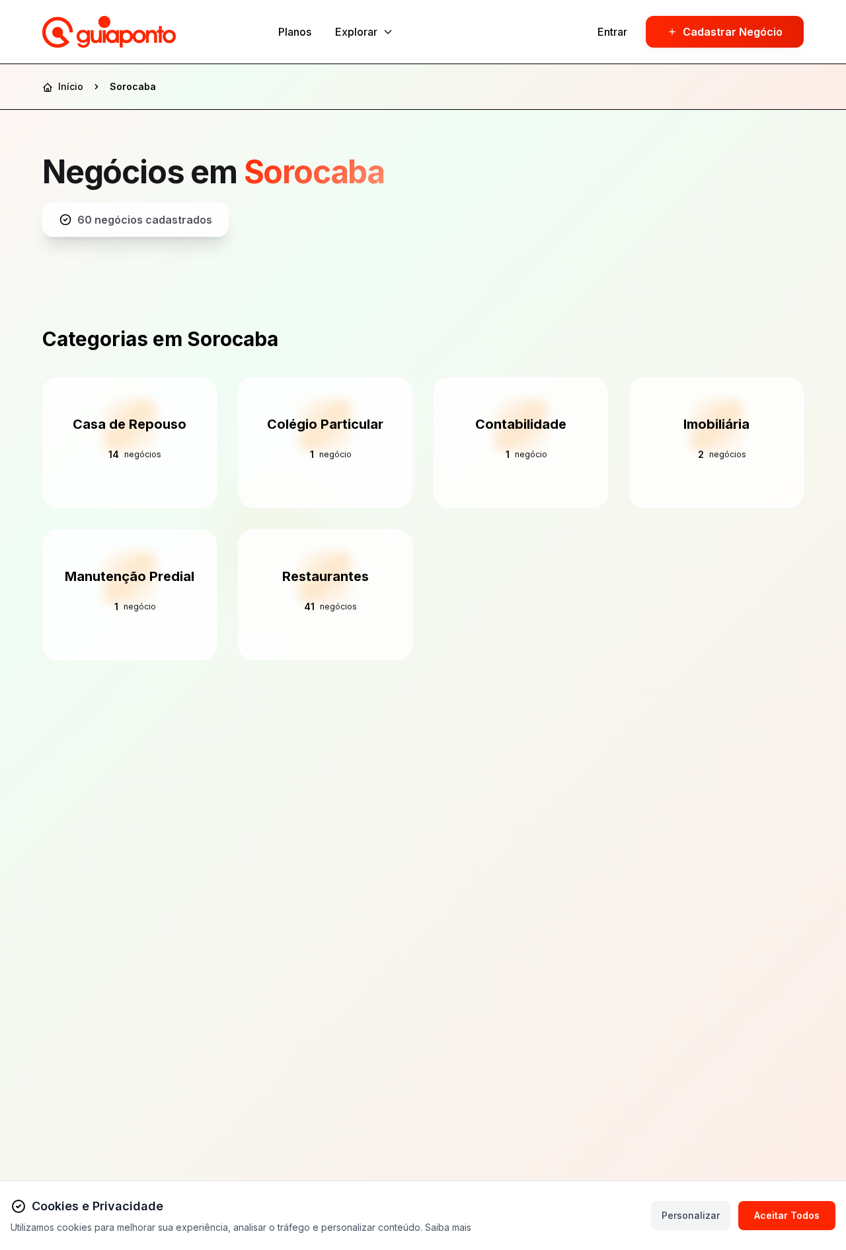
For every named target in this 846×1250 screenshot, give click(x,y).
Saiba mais (448, 1227)
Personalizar (691, 1215)
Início (69, 86)
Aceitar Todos (787, 1215)
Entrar (612, 31)
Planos (294, 31)
